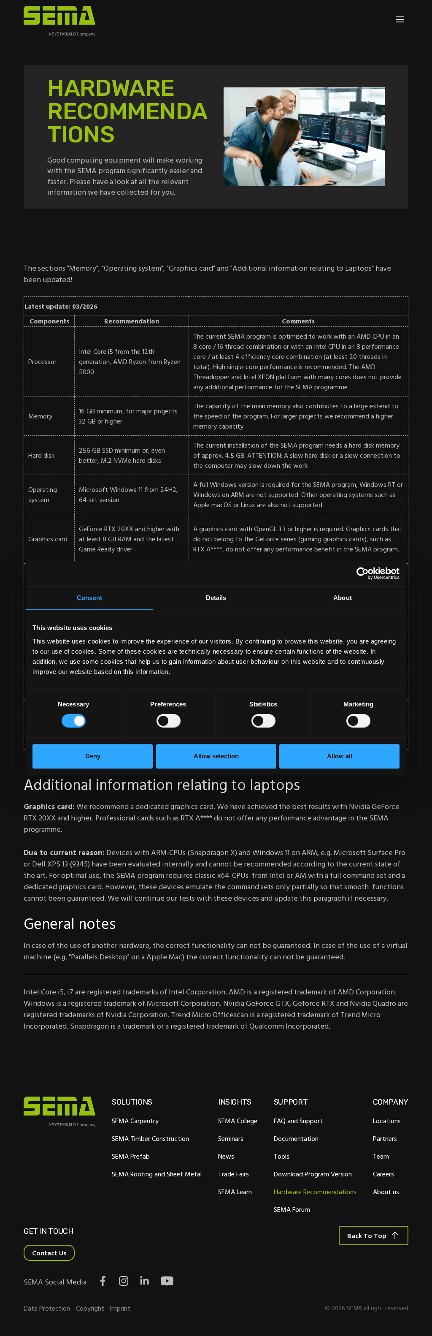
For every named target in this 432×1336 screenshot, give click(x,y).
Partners (385, 1138)
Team (381, 1156)
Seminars (230, 1138)
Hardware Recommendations (315, 1192)
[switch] (169, 721)
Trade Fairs (233, 1174)
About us (386, 1192)
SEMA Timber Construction (150, 1138)
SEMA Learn (235, 1192)
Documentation (296, 1138)
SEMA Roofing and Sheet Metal (157, 1174)
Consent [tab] (89, 597)
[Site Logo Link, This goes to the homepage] (59, 21)
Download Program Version (313, 1174)
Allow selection (216, 756)
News (226, 1156)
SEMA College (237, 1121)
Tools (281, 1156)
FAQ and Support (298, 1121)
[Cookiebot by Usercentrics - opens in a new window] (363, 573)
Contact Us (49, 1253)
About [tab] (342, 597)
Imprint (120, 1308)
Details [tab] (216, 597)
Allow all (339, 756)
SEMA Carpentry (135, 1121)
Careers (383, 1174)
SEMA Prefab (131, 1156)
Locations (387, 1121)
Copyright (90, 1308)
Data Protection (47, 1308)
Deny (92, 756)
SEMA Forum (292, 1209)
